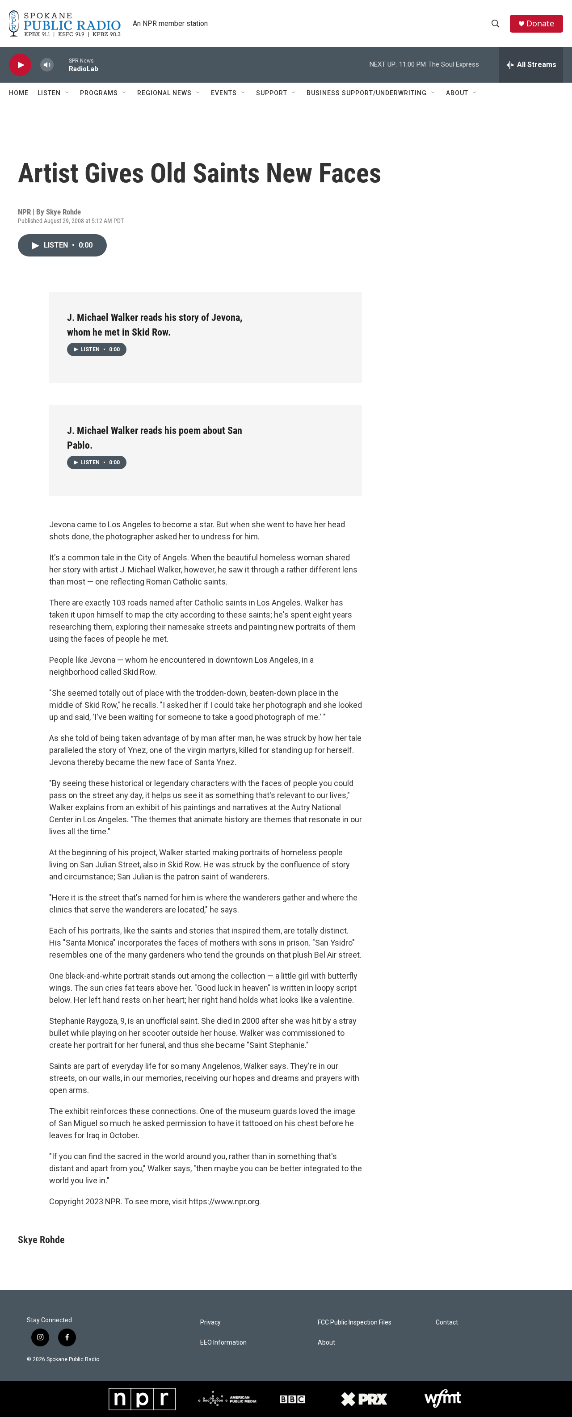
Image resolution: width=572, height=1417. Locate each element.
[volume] (47, 65)
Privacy (210, 1322)
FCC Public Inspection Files (354, 1322)
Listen (49, 93)
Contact (447, 1322)
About (457, 93)
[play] (20, 65)
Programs (99, 93)
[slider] (61, 64)
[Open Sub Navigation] (67, 93)
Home (19, 93)
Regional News (164, 93)
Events (224, 93)
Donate (540, 23)
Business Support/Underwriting (367, 93)
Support (271, 93)
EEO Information (223, 1342)
